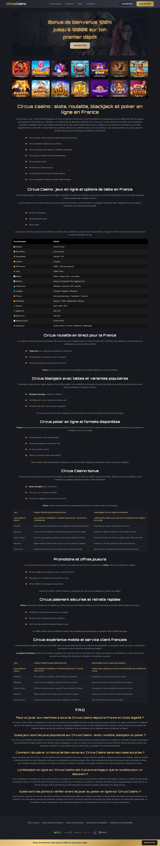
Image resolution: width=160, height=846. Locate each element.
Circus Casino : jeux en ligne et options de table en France (53, 138)
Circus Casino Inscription (96, 823)
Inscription (91, 4)
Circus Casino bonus (37, 161)
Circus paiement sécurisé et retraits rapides (47, 173)
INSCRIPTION (145, 4)
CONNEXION (127, 4)
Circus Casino (55, 4)
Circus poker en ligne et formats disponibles (47, 155)
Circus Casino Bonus (74, 823)
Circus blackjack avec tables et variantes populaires (50, 150)
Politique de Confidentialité (121, 823)
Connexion (69, 4)
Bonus (80, 4)
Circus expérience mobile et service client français (50, 179)
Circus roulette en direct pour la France (45, 144)
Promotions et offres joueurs (41, 167)
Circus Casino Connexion (52, 823)
